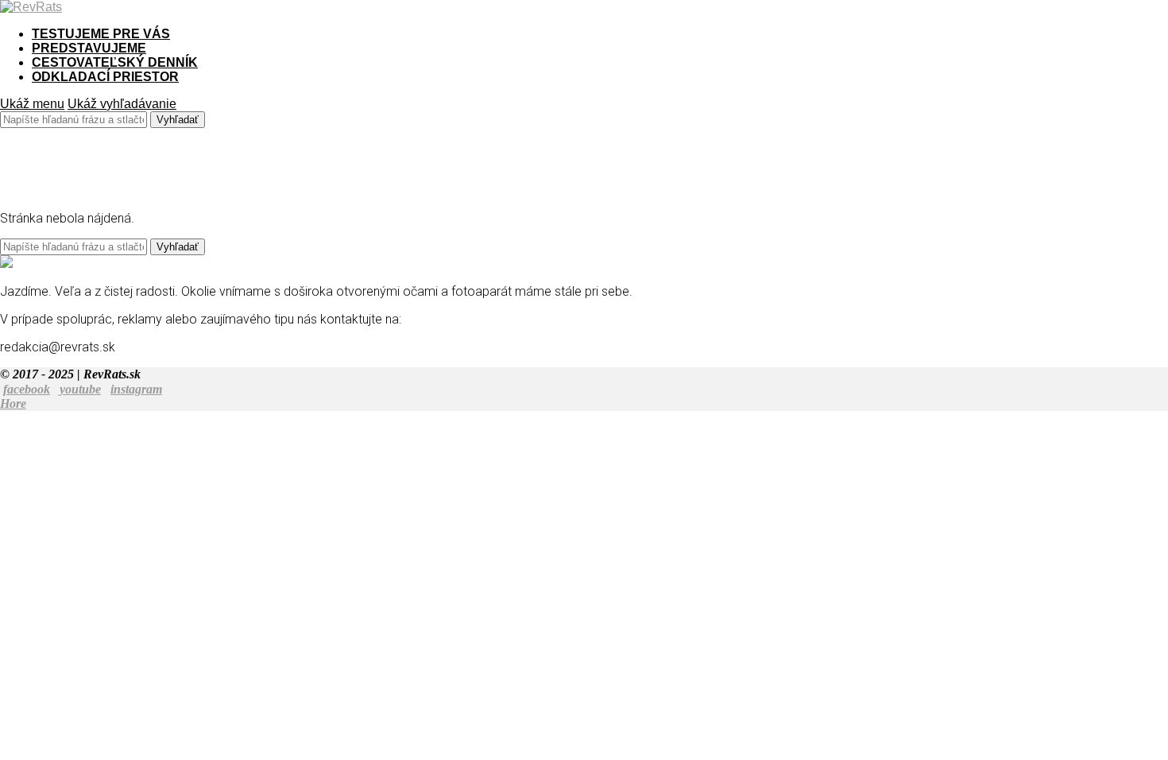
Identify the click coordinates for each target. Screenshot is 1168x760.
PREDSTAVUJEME (89, 48)
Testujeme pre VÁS (101, 34)
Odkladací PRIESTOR (105, 76)
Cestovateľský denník (115, 62)
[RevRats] (31, 7)
